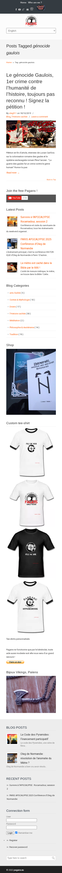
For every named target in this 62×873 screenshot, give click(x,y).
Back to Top (51, 179)
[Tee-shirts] (31, 9)
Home (23, 2)
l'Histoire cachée (19, 117)
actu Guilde (17, 293)
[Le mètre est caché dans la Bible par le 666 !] (12, 267)
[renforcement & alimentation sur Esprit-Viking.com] (41, 9)
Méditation (17, 320)
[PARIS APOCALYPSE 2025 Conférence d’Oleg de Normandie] (12, 244)
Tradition (16, 334)
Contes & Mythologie (22, 300)
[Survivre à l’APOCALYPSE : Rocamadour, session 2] (12, 221)
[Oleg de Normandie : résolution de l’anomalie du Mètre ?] (12, 758)
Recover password (18, 847)
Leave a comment (39, 117)
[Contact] (27, 9)
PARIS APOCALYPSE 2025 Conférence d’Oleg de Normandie (36, 244)
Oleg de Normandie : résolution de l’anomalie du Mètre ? (36, 758)
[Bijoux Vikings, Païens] (31, 712)
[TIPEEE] (23, 9)
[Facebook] (16, 9)
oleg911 (13, 113)
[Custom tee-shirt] (31, 634)
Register (13, 840)
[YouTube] (19, 9)
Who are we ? (35, 2)
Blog (8, 117)
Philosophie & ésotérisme (24, 327)
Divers (15, 306)
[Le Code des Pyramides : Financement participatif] (12, 739)
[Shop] (31, 414)
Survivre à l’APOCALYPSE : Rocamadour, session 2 (31, 787)
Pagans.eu (31, 21)
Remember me (25, 833)
